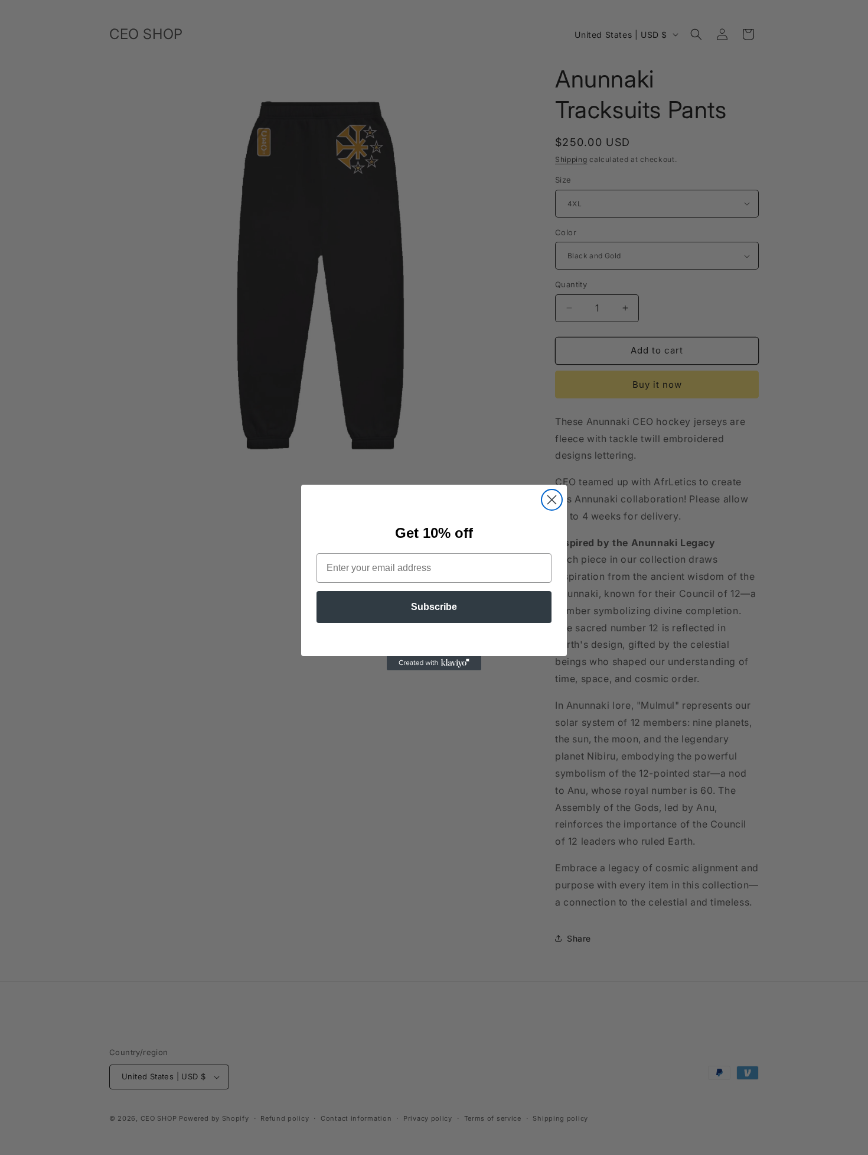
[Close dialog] (551, 499)
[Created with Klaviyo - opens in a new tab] (434, 663)
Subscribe (434, 607)
